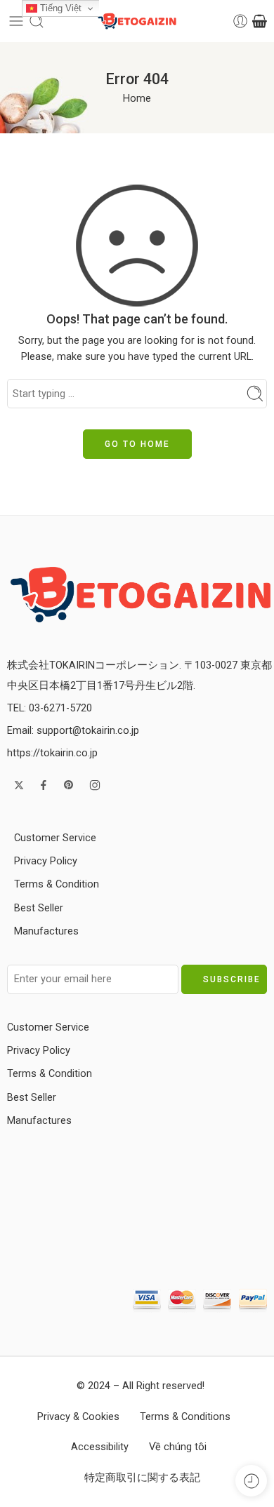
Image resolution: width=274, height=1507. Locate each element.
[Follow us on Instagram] (95, 785)
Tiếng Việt (59, 8)
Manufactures (46, 931)
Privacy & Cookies (78, 1417)
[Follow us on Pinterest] (68, 785)
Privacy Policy (45, 861)
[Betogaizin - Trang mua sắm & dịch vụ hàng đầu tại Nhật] (137, 21)
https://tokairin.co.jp (52, 753)
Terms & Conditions (185, 1417)
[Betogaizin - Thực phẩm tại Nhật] (140, 594)
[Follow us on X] (19, 785)
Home (137, 99)
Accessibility (100, 1447)
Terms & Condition (56, 884)
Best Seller (38, 908)
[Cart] (259, 21)
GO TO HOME (137, 444)
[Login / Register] (240, 21)
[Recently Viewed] (251, 1480)
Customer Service (55, 838)
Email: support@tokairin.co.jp (73, 731)
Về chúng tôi (178, 1447)
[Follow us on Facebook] (43, 785)
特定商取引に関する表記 (142, 1478)
